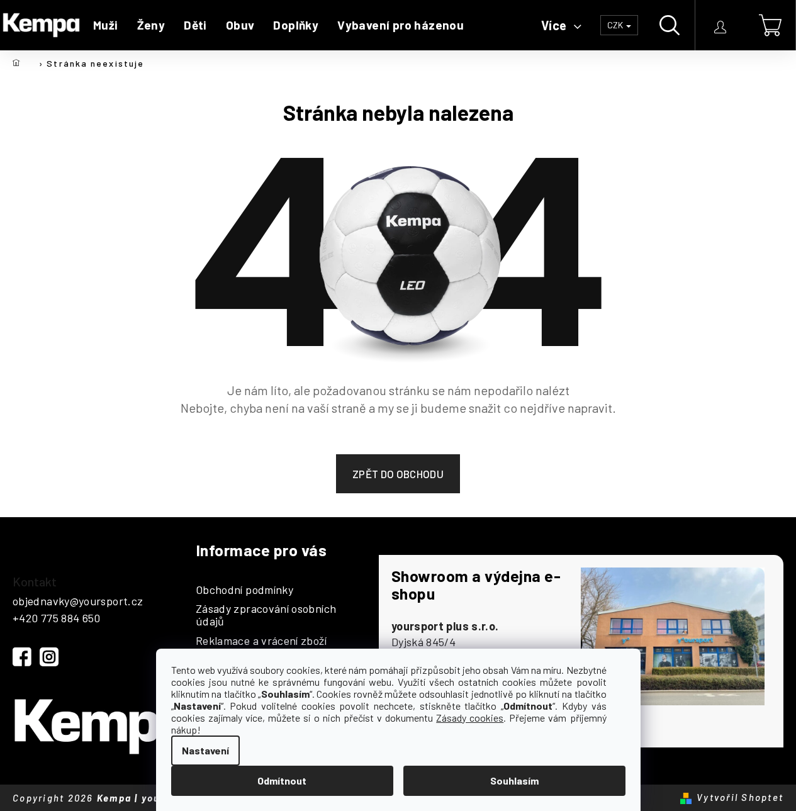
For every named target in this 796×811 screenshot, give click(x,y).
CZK (616, 25)
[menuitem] (106, 25)
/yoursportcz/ (49, 656)
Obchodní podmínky (244, 590)
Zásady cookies (469, 718)
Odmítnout (281, 780)
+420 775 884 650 (57, 618)
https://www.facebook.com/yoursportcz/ (22, 656)
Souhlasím (514, 780)
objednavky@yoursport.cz (78, 601)
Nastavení (205, 750)
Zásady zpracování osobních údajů (266, 615)
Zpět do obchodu (398, 473)
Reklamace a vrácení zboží (261, 641)
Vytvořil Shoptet (740, 797)
